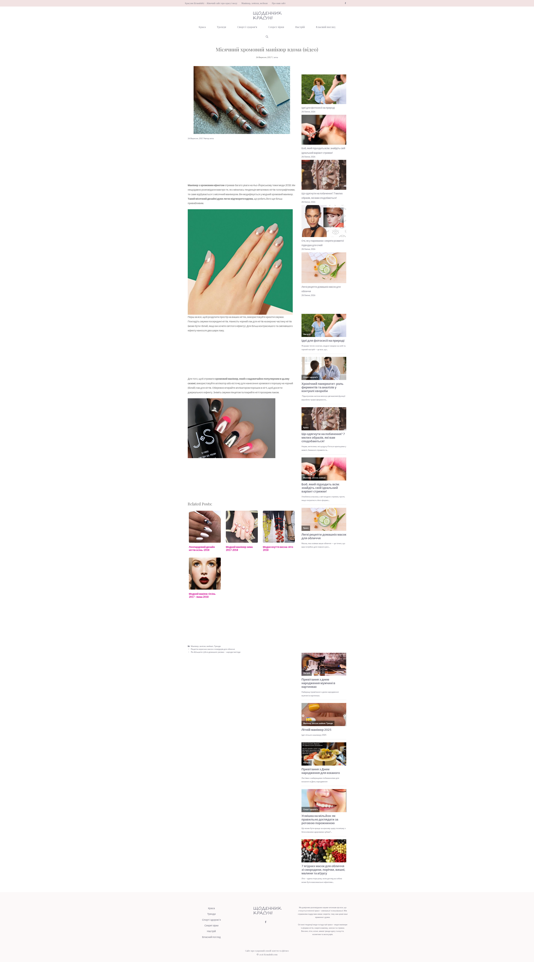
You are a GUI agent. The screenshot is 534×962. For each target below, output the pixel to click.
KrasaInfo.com (270, 954)
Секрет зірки (276, 27)
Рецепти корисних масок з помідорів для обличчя (213, 649)
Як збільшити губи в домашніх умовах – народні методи (215, 652)
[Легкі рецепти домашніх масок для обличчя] (323, 268)
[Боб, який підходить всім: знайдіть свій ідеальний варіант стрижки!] (323, 130)
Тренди (221, 27)
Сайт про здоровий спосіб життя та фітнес (267, 950)
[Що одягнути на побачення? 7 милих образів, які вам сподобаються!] (323, 175)
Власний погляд (325, 27)
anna (276, 57)
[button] (267, 37)
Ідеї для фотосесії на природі (318, 107)
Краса (202, 27)
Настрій (300, 27)
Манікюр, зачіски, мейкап (255, 3)
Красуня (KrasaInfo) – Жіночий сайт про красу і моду (211, 3)
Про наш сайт (279, 3)
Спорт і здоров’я (247, 27)
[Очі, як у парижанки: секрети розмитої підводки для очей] (323, 221)
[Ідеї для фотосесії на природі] (323, 89)
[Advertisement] (242, 162)
